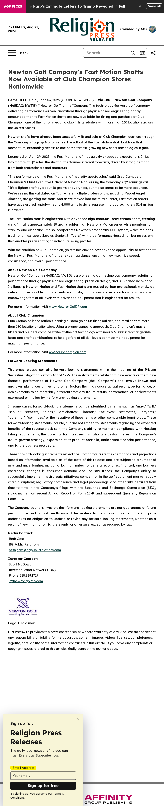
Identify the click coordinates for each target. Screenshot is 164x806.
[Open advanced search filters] (142, 52)
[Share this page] (153, 53)
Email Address (23, 768)
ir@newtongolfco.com (26, 581)
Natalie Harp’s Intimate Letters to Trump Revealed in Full (71, 6)
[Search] (132, 52)
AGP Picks (13, 6)
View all (154, 6)
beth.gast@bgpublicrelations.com (35, 550)
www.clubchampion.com (67, 352)
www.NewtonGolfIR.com (68, 307)
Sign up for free (43, 785)
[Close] (78, 719)
